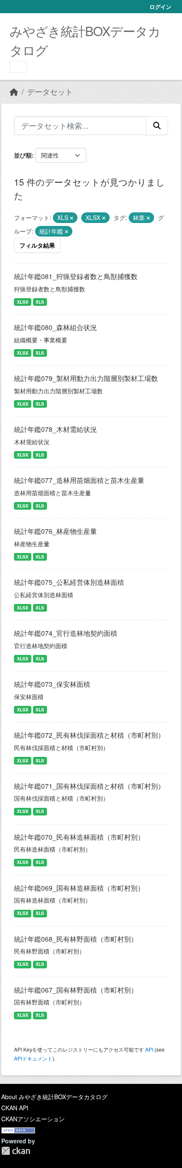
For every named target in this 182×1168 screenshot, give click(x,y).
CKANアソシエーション (33, 1118)
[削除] (71, 217)
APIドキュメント (33, 1058)
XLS (40, 302)
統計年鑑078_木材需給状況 (55, 429)
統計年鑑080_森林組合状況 (55, 327)
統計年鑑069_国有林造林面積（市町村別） (79, 888)
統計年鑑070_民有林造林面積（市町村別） (79, 837)
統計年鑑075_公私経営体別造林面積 (69, 582)
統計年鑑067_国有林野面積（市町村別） (76, 990)
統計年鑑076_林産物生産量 (55, 531)
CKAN (15, 1150)
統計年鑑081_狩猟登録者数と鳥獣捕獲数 (76, 276)
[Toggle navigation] (18, 67)
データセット (50, 91)
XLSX (22, 302)
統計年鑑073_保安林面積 (52, 684)
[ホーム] (14, 91)
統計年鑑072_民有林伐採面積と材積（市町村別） (89, 735)
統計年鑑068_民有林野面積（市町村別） (76, 939)
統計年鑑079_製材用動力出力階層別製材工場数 (86, 378)
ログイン (160, 7)
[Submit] (157, 125)
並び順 (23, 155)
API (149, 1049)
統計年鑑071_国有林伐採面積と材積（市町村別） (89, 786)
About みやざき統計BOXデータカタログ (54, 1096)
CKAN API (14, 1107)
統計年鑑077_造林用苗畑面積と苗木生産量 (79, 480)
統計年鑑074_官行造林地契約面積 (65, 633)
